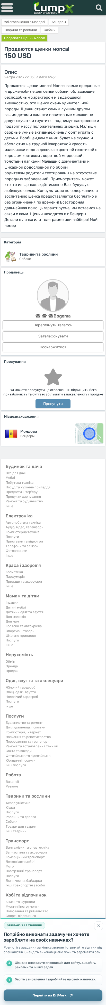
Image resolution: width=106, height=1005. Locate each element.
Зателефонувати (53, 336)
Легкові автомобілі (20, 862)
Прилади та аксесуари (24, 581)
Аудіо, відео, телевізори (24, 527)
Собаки (11, 821)
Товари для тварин (21, 826)
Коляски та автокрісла (24, 626)
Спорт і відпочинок (21, 916)
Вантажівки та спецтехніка (27, 847)
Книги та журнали (20, 902)
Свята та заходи (19, 751)
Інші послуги (16, 765)
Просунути (53, 404)
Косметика (14, 572)
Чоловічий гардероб (22, 697)
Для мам (12, 621)
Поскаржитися (53, 347)
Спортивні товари (20, 631)
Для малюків (16, 617)
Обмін (10, 661)
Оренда (12, 666)
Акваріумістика (18, 803)
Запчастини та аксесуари (26, 852)
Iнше (9, 506)
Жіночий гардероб (21, 687)
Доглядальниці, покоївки (25, 727)
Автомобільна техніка (23, 522)
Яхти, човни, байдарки (24, 881)
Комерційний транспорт (25, 857)
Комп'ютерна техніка (22, 532)
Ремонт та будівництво (24, 501)
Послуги (12, 537)
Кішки (10, 807)
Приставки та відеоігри (24, 541)
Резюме (12, 786)
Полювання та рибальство (27, 911)
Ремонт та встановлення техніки (32, 746)
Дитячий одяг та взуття (24, 612)
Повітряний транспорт (24, 871)
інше (9, 706)
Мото (10, 866)
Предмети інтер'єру (22, 492)
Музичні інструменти (23, 906)
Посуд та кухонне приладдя (28, 487)
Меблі (10, 478)
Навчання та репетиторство (28, 737)
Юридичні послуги (21, 760)
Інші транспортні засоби (25, 885)
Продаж (12, 671)
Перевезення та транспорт (27, 741)
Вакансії (12, 782)
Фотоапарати (16, 551)
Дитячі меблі (16, 607)
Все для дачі (15, 473)
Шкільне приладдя (21, 636)
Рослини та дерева (21, 817)
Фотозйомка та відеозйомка (28, 756)
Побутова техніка (19, 483)
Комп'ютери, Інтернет (23, 732)
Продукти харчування (23, 496)
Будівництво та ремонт (24, 723)
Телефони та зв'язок (22, 546)
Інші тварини (16, 831)
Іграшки (12, 602)
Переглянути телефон (53, 325)
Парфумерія (15, 577)
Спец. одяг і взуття (21, 692)
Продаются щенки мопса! (24, 38)
